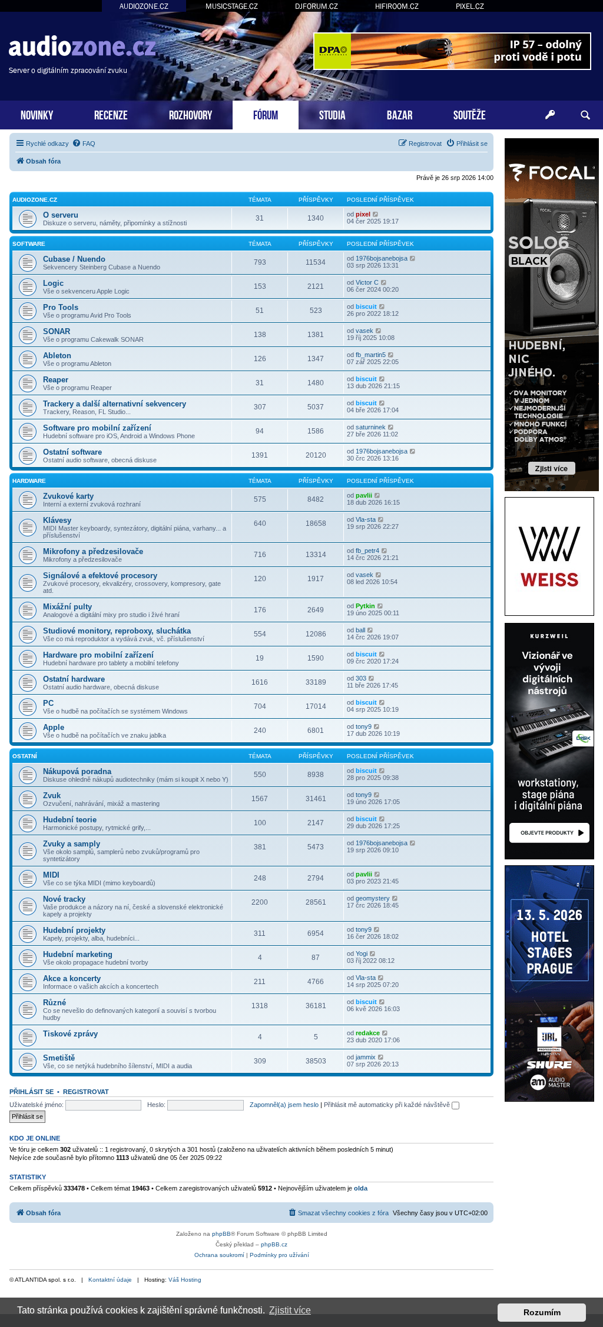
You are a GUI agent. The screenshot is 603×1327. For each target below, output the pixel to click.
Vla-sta (366, 519)
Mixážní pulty (67, 606)
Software (28, 244)
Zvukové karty (68, 496)
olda (360, 1188)
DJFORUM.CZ (316, 6)
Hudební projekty (74, 930)
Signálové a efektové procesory (100, 575)
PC (48, 703)
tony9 (364, 726)
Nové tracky (64, 899)
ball (360, 630)
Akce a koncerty (72, 978)
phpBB (221, 1234)
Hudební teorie (70, 819)
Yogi (361, 953)
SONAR (56, 331)
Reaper (55, 379)
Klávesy (57, 520)
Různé (54, 1002)
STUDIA (332, 114)
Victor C (367, 282)
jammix (366, 1057)
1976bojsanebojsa (381, 258)
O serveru (60, 215)
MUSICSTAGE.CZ (232, 6)
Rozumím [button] (542, 1312)
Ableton (57, 355)
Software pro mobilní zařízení (97, 428)
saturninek (371, 427)
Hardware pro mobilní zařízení (98, 655)
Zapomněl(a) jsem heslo (284, 1104)
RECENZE (111, 114)
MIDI (51, 875)
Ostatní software (72, 452)
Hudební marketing (77, 954)
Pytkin (365, 605)
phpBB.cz (274, 1244)
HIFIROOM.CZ (397, 6)
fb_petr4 (367, 550)
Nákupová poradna (77, 771)
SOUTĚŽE (469, 114)
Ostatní (24, 756)
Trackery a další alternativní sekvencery (114, 403)
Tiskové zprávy (70, 1033)
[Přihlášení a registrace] (550, 115)
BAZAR (399, 114)
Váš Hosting (184, 1279)
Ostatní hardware (74, 679)
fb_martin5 (371, 354)
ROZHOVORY (190, 114)
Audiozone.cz (34, 199)
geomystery (373, 898)
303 (361, 678)
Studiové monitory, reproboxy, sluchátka (117, 630)
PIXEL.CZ (470, 6)
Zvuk (52, 795)
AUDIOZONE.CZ (144, 6)
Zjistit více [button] (290, 1310)
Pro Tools (60, 307)
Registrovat (86, 1091)
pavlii (364, 495)
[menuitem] (83, 143)
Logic (53, 283)
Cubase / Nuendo (74, 259)
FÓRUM (265, 114)
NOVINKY (37, 114)
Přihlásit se (31, 1091)
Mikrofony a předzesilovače (93, 551)
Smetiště (59, 1057)
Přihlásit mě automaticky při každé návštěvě (388, 1104)
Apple (53, 727)
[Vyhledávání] (585, 115)
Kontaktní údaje (110, 1279)
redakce (368, 1032)
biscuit (366, 306)
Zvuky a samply (71, 843)
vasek (364, 330)
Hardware (29, 481)
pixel (363, 214)
